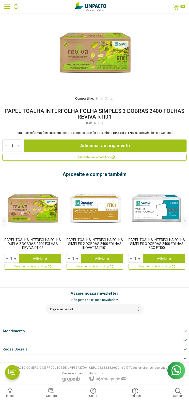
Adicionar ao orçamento (105, 145)
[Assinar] (139, 309)
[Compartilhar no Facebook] (96, 98)
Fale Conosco (164, 133)
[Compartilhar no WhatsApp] (101, 98)
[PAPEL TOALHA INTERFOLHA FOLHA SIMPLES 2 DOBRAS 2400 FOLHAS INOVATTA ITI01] (95, 225)
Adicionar (40, 258)
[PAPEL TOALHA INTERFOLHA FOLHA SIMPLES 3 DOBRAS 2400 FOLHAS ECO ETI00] (157, 225)
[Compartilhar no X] (106, 98)
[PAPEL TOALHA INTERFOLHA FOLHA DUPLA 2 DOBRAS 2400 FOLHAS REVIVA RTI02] (33, 225)
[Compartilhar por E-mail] (111, 98)
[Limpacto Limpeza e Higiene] (90, 6)
